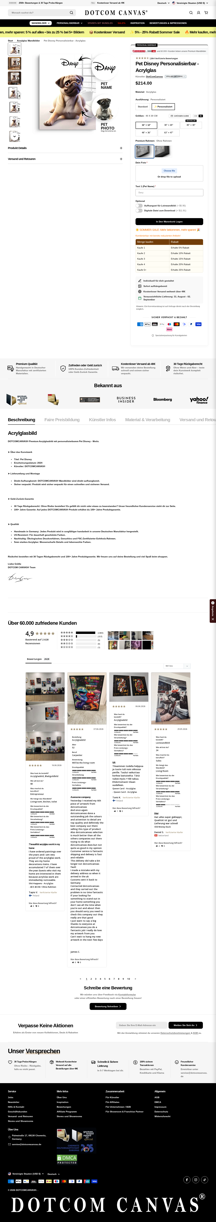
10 (128, 978)
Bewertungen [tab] (34, 659)
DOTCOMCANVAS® (26, 1190)
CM (195, 116)
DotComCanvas (154, 76)
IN (201, 116)
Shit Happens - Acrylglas (41, 883)
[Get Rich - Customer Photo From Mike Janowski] (136, 645)
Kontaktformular (127, 994)
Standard (143, 106)
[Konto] (199, 13)
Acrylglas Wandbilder (28, 40)
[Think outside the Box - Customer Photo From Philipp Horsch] (113, 635)
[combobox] (42, 12)
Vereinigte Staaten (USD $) (191, 3)
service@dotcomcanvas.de (26, 1144)
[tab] (21, 421)
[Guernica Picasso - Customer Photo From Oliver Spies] (124, 635)
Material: (146, 92)
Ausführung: (150, 99)
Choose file (169, 171)
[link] (53, 400)
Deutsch (162, 3)
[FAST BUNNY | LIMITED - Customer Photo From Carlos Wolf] (124, 645)
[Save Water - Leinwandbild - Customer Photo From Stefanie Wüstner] (136, 635)
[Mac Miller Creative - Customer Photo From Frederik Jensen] (147, 645)
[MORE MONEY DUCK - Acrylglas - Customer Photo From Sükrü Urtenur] (113, 645)
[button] (32, 906)
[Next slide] (15, 136)
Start (10, 40)
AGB (195, 1033)
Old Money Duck (162, 826)
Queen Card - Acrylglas (124, 788)
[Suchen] (71, 13)
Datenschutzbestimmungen (175, 1033)
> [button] (135, 978)
